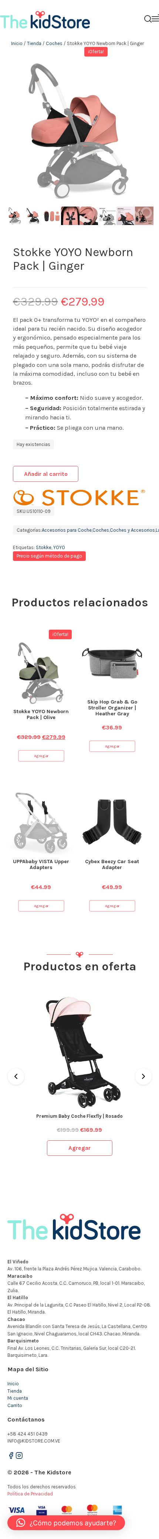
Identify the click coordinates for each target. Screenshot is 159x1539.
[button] (66, 1522)
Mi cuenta (17, 1398)
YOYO (59, 547)
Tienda (34, 43)
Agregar (41, 755)
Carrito (14, 1405)
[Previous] (15, 1076)
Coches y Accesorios (132, 530)
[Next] (143, 1076)
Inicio (17, 43)
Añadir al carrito (46, 474)
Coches (54, 43)
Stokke (43, 547)
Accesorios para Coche (67, 530)
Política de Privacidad (30, 1494)
